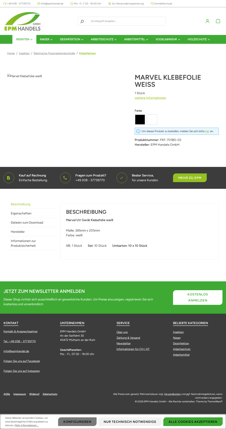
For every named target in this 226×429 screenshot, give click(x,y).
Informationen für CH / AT (133, 349)
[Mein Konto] (207, 21)
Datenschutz (50, 394)
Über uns (122, 332)
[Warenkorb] (218, 21)
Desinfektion (181, 343)
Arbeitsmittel (181, 354)
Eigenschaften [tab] (21, 213)
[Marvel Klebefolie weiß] (67, 112)
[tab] (32, 204)
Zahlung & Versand (128, 337)
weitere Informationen (150, 98)
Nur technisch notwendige (130, 422)
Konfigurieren (77, 422)
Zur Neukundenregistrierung (128, 3)
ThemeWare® (214, 401)
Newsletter (124, 343)
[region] (67, 112)
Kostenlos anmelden (198, 297)
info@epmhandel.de (52, 3)
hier (207, 131)
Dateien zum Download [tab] (27, 222)
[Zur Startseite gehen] (23, 21)
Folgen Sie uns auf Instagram (22, 371)
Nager (177, 337)
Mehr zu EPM (189, 178)
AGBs (7, 394)
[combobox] (128, 21)
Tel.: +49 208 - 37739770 (20, 341)
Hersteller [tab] (18, 232)
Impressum (19, 394)
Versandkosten (172, 394)
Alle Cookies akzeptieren (193, 422)
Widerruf (34, 394)
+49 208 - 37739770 (18, 3)
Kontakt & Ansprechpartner (21, 331)
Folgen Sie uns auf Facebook (22, 361)
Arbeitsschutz (182, 349)
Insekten (178, 332)
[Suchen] (82, 21)
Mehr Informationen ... (27, 425)
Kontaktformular (163, 3)
